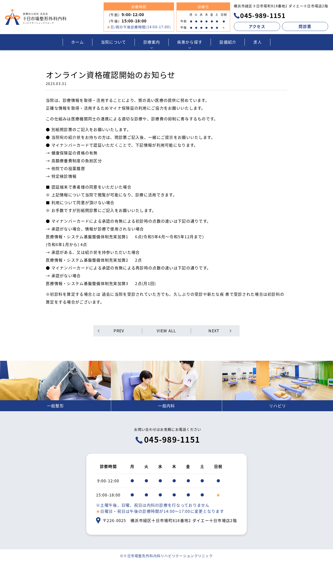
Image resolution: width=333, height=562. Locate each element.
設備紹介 (227, 42)
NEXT (213, 330)
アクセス (257, 26)
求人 (257, 42)
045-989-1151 (261, 15)
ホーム (77, 42)
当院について (113, 42)
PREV (119, 330)
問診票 (305, 26)
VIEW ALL (166, 330)
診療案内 (151, 42)
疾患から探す (190, 42)
